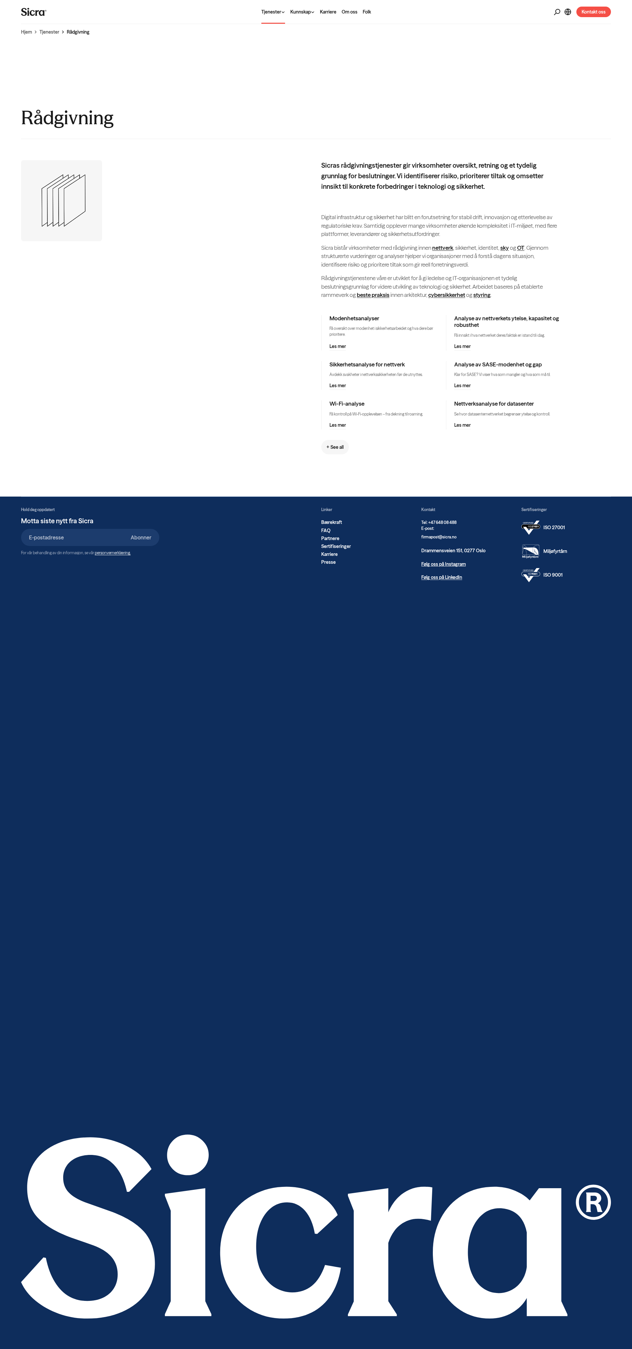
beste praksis (373, 294)
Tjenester (49, 32)
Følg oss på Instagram (443, 564)
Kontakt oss (594, 12)
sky (504, 247)
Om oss (349, 12)
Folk (367, 12)
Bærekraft (331, 522)
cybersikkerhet (446, 294)
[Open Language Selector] (568, 12)
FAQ (325, 530)
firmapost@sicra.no (439, 536)
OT (520, 247)
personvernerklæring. (113, 552)
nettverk (442, 247)
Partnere (330, 538)
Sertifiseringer (336, 546)
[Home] (34, 12)
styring (481, 294)
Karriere (328, 12)
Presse (328, 562)
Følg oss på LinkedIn (441, 577)
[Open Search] (557, 12)
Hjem (26, 32)
